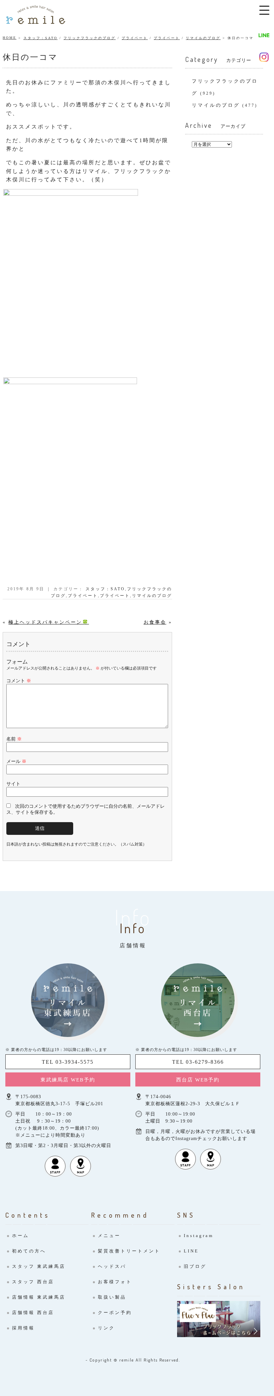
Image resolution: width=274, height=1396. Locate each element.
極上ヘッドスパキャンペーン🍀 (48, 622)
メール (16, 761)
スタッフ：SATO (40, 38)
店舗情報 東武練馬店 (38, 1297)
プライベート (135, 38)
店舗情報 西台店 (33, 1312)
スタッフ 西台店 (33, 1281)
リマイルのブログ (203, 38)
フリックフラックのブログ (89, 38)
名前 (14, 738)
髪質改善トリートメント (129, 1250)
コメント (18, 680)
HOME (9, 37)
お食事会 (155, 622)
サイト (13, 783)
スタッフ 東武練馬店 (38, 1266)
